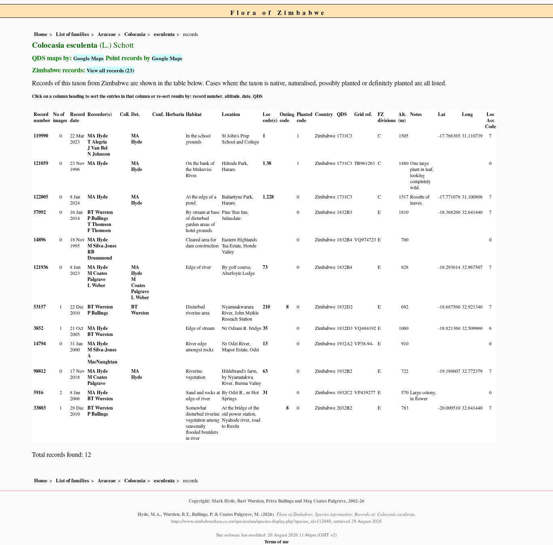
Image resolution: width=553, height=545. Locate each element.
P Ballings (97, 218)
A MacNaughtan (102, 358)
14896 (40, 239)
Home (40, 34)
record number (207, 96)
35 (265, 328)
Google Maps (88, 58)
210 (266, 306)
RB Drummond (99, 254)
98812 (40, 371)
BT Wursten (100, 212)
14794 (40, 343)
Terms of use (276, 541)
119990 (41, 135)
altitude (232, 96)
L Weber (96, 285)
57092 (40, 212)
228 (270, 196)
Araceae (107, 34)
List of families (72, 34)
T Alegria (97, 141)
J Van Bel (97, 147)
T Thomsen (99, 224)
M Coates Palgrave (97, 276)
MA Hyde (97, 135)
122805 (41, 196)
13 (265, 343)
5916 (38, 392)
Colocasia (134, 34)
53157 (40, 306)
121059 (41, 163)
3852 (38, 328)
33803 (40, 407)
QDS (257, 96)
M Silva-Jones (102, 245)
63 (265, 371)
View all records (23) (110, 70)
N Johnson (98, 153)
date (246, 96)
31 (265, 392)
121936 (41, 267)
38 (268, 163)
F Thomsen (99, 230)
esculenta (164, 34)
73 (265, 267)
